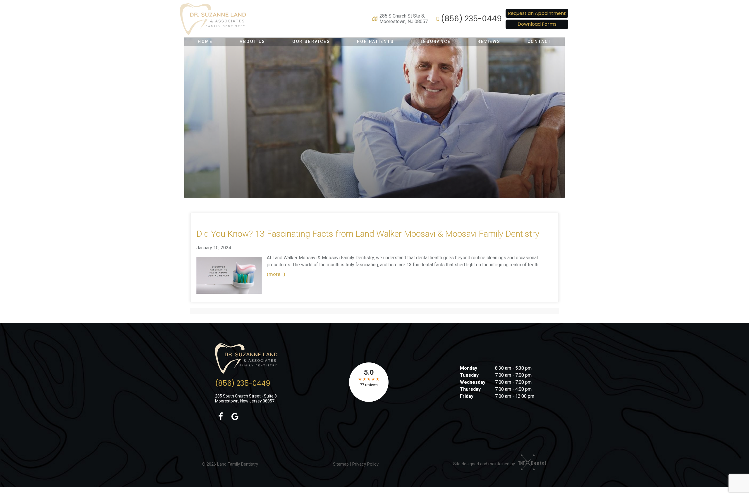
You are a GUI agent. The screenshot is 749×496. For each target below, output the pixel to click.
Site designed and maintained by (484, 463)
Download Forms (537, 24)
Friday (466, 396)
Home (205, 41)
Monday (468, 368)
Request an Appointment (537, 13)
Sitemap (341, 464)
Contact (540, 41)
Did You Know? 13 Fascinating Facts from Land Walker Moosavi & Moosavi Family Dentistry (367, 234)
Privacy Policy (365, 464)
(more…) (276, 274)
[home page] (213, 19)
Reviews (489, 41)
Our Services (311, 41)
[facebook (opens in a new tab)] (220, 417)
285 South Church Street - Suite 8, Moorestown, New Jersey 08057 (246, 398)
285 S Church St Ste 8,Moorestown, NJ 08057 (403, 18)
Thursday (470, 389)
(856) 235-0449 (471, 19)
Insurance (436, 41)
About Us (252, 41)
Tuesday (469, 375)
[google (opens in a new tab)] (235, 417)
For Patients (375, 41)
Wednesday (472, 382)
